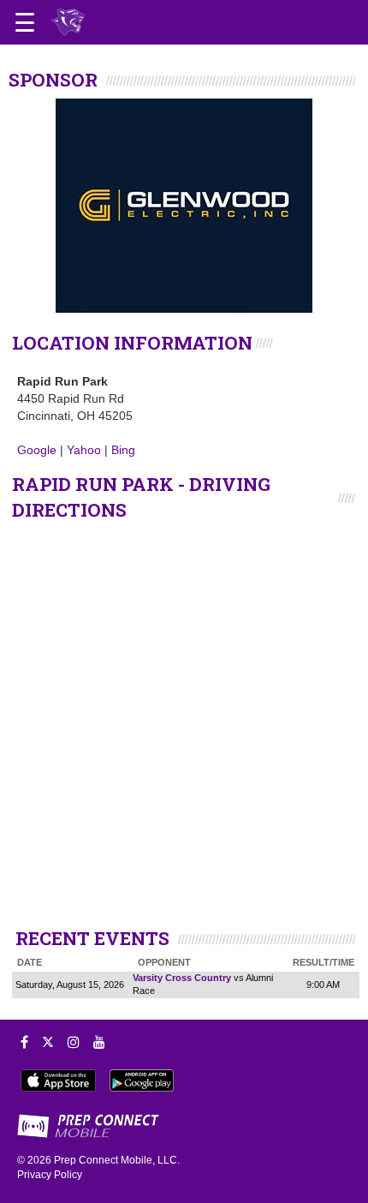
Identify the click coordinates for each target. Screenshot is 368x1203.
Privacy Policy (49, 1175)
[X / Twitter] (48, 1041)
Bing (123, 450)
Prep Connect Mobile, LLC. (117, 1160)
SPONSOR (53, 80)
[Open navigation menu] (24, 22)
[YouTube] (99, 1042)
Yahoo (84, 450)
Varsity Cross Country (182, 978)
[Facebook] (24, 1042)
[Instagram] (73, 1042)
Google (36, 450)
